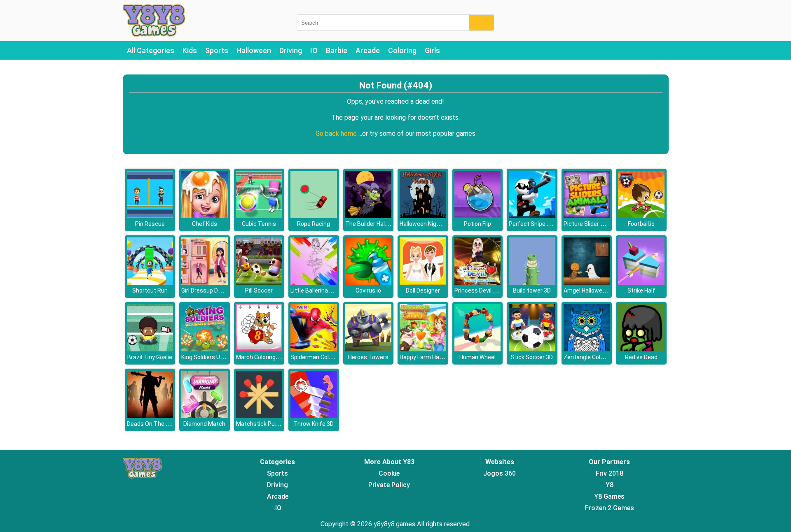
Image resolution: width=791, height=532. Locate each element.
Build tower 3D (532, 290)
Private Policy (389, 485)
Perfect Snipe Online (536, 224)
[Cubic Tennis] (259, 215)
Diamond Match (204, 423)
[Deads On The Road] (150, 415)
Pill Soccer (259, 290)
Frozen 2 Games (609, 508)
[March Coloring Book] (259, 349)
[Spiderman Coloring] (313, 349)
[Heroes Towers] (368, 349)
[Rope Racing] (313, 215)
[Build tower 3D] (532, 282)
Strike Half (641, 290)
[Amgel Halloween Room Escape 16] (587, 282)
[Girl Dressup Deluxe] (204, 282)
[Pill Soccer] (259, 282)
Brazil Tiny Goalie (149, 357)
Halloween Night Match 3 (432, 224)
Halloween (253, 50)
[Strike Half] (641, 282)
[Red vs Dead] (641, 349)
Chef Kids (204, 224)
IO (314, 50)
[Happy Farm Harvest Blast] (423, 349)
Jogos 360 (499, 473)
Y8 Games (609, 496)
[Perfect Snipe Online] (532, 215)
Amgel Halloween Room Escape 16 (609, 290)
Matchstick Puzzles (262, 423)
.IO (277, 508)
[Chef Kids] (204, 215)
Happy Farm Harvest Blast (434, 357)
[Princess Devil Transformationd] (477, 282)
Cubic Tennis (259, 224)
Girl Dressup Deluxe (206, 290)
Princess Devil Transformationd (496, 290)
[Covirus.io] (368, 282)
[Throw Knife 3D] (313, 415)
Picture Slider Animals (593, 224)
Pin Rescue (150, 224)
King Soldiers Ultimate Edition (220, 357)
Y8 (609, 485)
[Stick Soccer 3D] (532, 349)
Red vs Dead (641, 357)
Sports (216, 50)
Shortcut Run (150, 290)
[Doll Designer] (423, 282)
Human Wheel (477, 357)
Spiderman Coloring (316, 357)
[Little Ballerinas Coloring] (313, 282)
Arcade (368, 50)
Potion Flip (477, 224)
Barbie (336, 50)
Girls (432, 50)
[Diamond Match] (204, 415)
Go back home (337, 133)
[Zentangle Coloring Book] (587, 349)
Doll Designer (423, 290)
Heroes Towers (368, 357)
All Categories (150, 50)
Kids (190, 50)
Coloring (402, 50)
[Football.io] (641, 215)
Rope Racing (313, 224)
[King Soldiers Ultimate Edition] (204, 349)
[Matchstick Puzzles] (259, 415)
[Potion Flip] (477, 215)
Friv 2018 (609, 473)
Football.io (641, 224)
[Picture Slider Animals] (587, 215)
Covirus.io (368, 290)
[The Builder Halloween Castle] (368, 215)
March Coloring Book (263, 357)
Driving (290, 50)
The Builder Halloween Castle (383, 224)
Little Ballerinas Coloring (322, 290)
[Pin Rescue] (150, 215)
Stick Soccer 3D (532, 357)
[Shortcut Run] (150, 282)
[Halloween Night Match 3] (423, 215)
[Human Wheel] (477, 349)
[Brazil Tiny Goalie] (150, 349)
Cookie (389, 473)
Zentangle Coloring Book (596, 357)
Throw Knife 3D (313, 423)
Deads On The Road (153, 423)
